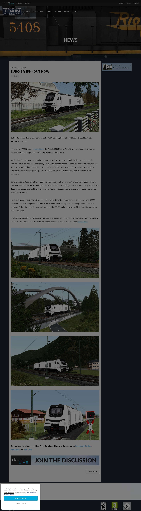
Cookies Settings (21, 503)
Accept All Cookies (20, 498)
